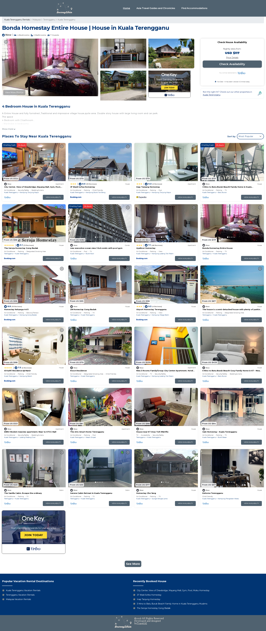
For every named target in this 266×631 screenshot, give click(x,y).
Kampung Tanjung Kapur (29, 192)
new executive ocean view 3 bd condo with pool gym (96, 248)
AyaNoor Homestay (145, 248)
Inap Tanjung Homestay (148, 187)
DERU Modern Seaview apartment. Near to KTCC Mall (30, 432)
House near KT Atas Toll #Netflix (152, 432)
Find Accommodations (194, 8)
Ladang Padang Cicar (27, 437)
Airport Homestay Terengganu (151, 309)
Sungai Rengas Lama (159, 499)
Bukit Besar (222, 437)
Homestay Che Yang (146, 493)
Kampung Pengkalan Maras (228, 499)
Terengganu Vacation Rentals (20, 595)
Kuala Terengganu (66, 19)
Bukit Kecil (90, 254)
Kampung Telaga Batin (160, 315)
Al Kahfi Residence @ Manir (17, 370)
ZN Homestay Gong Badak (83, 309)
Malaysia (36, 19)
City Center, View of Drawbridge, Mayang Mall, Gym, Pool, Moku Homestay (173, 590)
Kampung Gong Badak (28, 315)
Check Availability (232, 64)
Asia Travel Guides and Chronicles (155, 8)
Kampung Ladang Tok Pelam (162, 254)
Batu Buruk (222, 192)
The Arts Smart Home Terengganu (87, 432)
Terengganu (49, 19)
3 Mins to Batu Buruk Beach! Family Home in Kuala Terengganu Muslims (172, 603)
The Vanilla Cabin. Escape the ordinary (23, 493)
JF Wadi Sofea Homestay (82, 187)
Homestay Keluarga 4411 (16, 309)
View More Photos (14, 92)
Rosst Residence (78, 370)
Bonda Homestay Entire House (217, 248)
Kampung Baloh (26, 376)
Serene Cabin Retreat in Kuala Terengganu (91, 493)
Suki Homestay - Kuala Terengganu (219, 432)
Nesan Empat (91, 437)
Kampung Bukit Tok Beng (95, 192)
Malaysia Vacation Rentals (18, 599)
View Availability (53, 197)
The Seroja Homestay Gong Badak (21, 248)
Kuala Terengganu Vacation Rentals (23, 590)
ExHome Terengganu (212, 493)
